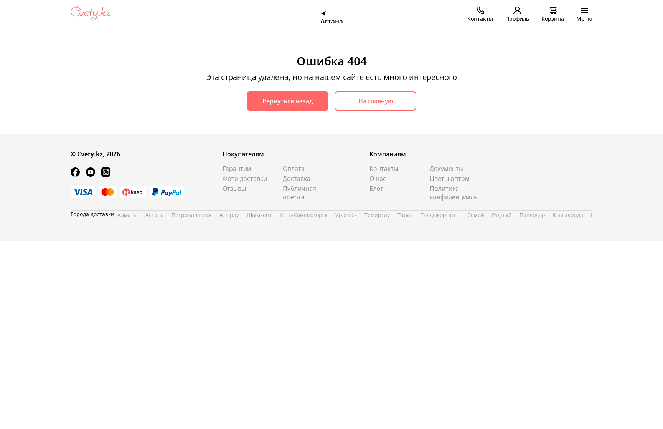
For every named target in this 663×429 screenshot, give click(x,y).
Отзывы (234, 188)
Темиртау (377, 215)
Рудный (502, 215)
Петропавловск (192, 215)
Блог (376, 188)
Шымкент (259, 215)
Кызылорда (568, 215)
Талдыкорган (438, 215)
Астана (154, 215)
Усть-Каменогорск (304, 215)
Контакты (383, 168)
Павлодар (532, 215)
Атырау (229, 215)
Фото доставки (245, 178)
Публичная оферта (299, 192)
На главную (375, 101)
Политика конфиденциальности (454, 192)
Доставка (296, 178)
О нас (377, 178)
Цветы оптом (450, 178)
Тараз (405, 215)
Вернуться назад (287, 101)
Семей (475, 215)
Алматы (127, 215)
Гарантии (237, 168)
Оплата (294, 168)
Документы (446, 168)
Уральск (346, 215)
